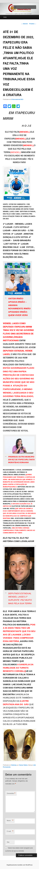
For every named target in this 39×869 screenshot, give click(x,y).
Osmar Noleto (23, 765)
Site (8, 842)
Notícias (13, 765)
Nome (10, 820)
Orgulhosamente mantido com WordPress (19, 865)
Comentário (11, 793)
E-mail (10, 831)
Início (5, 17)
